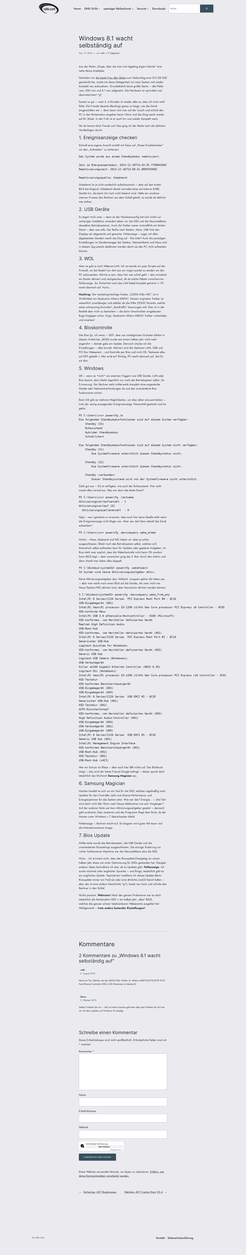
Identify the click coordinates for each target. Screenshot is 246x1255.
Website (83, 1127)
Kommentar (86, 1051)
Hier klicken (104, 1147)
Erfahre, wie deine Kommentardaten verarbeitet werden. (121, 1174)
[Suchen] (206, 9)
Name (82, 1095)
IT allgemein (114, 53)
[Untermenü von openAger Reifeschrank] (133, 9)
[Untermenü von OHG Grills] (99, 9)
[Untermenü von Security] (148, 9)
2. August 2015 (87, 973)
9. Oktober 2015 (88, 1000)
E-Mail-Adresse (87, 1111)
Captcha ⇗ (116, 1150)
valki (103, 53)
